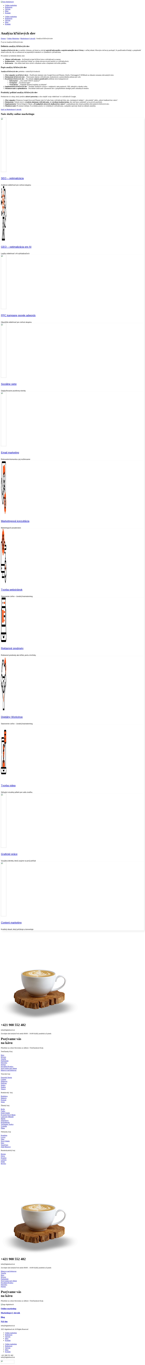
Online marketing (11, 5)
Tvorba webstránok (11, 589)
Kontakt (8, 13)
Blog (6, 11)
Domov (3, 38)
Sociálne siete (9, 384)
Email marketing (10, 452)
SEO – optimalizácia (12, 178)
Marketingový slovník (27, 38)
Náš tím (7, 9)
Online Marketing (13, 38)
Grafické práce (9, 854)
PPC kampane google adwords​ (18, 315)
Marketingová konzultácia (15, 521)
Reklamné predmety (12, 648)
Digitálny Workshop (12, 716)
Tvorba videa (8, 785)
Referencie (8, 7)
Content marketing (11, 922)
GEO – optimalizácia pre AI (16, 246)
